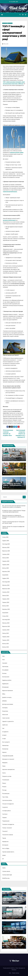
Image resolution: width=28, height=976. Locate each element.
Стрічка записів (6, 871)
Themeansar (14, 969)
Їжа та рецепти (6, 742)
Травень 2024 (5, 602)
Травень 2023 (5, 640)
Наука (3, 766)
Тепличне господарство (8, 824)
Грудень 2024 (5, 578)
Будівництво (5, 683)
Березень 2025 (6, 571)
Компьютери (5, 745)
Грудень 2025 (5, 540)
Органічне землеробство (8, 769)
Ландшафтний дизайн (7, 755)
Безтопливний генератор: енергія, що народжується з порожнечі (20, 434)
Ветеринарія (5, 687)
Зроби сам (5, 724)
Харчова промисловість (8, 851)
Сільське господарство (8, 803)
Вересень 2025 (6, 550)
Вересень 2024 (6, 588)
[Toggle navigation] (25, 14)
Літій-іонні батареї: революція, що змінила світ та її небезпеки (12, 456)
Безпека (4, 673)
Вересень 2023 (6, 626)
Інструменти (5, 731)
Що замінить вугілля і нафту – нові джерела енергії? (12, 485)
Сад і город (5, 797)
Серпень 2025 (5, 554)
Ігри (3, 728)
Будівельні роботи (6, 680)
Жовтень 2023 (5, 623)
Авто (3, 659)
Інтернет (4, 735)
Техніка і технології (7, 827)
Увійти (3, 867)
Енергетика (10, 23)
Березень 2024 (6, 609)
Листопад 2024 (6, 581)
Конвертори (5, 748)
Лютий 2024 (5, 612)
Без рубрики (5, 670)
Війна (3, 694)
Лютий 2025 (5, 574)
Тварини (4, 817)
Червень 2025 (5, 561)
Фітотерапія (5, 845)
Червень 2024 (5, 599)
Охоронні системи (6, 776)
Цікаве (4, 855)
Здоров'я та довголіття (8, 721)
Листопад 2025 (6, 544)
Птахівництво (5, 779)
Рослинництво (5, 793)
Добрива (4, 700)
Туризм (4, 838)
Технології (4, 831)
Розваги (4, 786)
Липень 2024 (5, 595)
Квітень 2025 (5, 568)
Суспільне (4, 814)
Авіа (3, 656)
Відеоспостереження (7, 690)
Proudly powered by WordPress (9, 968)
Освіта (4, 772)
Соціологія (5, 807)
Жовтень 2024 (5, 585)
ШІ (3, 858)
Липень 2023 (5, 633)
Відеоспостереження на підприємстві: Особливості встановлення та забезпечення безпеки (13, 517)
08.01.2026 (6, 902)
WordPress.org (5, 878)
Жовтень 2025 (5, 547)
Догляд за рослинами (7, 704)
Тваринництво (5, 821)
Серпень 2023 (5, 629)
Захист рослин (6, 718)
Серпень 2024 (5, 592)
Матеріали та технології (8, 759)
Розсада (4, 790)
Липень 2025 (5, 557)
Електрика (5, 23)
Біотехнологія (5, 676)
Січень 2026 (5, 537)
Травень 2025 (5, 564)
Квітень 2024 (5, 605)
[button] (20, 14)
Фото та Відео (5, 848)
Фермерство (5, 841)
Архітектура (5, 666)
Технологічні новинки (7, 834)
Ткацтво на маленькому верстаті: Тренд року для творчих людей (13, 944)
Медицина (4, 762)
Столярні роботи (6, 810)
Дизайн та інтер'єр (6, 697)
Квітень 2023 (5, 643)
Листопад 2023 (6, 619)
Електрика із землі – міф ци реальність (13, 470)
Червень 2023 (5, 636)
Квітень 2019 (5, 647)
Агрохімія (4, 663)
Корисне (4, 752)
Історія (4, 738)
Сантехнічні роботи (7, 800)
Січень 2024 (5, 616)
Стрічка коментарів (7, 874)
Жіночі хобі (5, 714)
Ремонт (4, 783)
